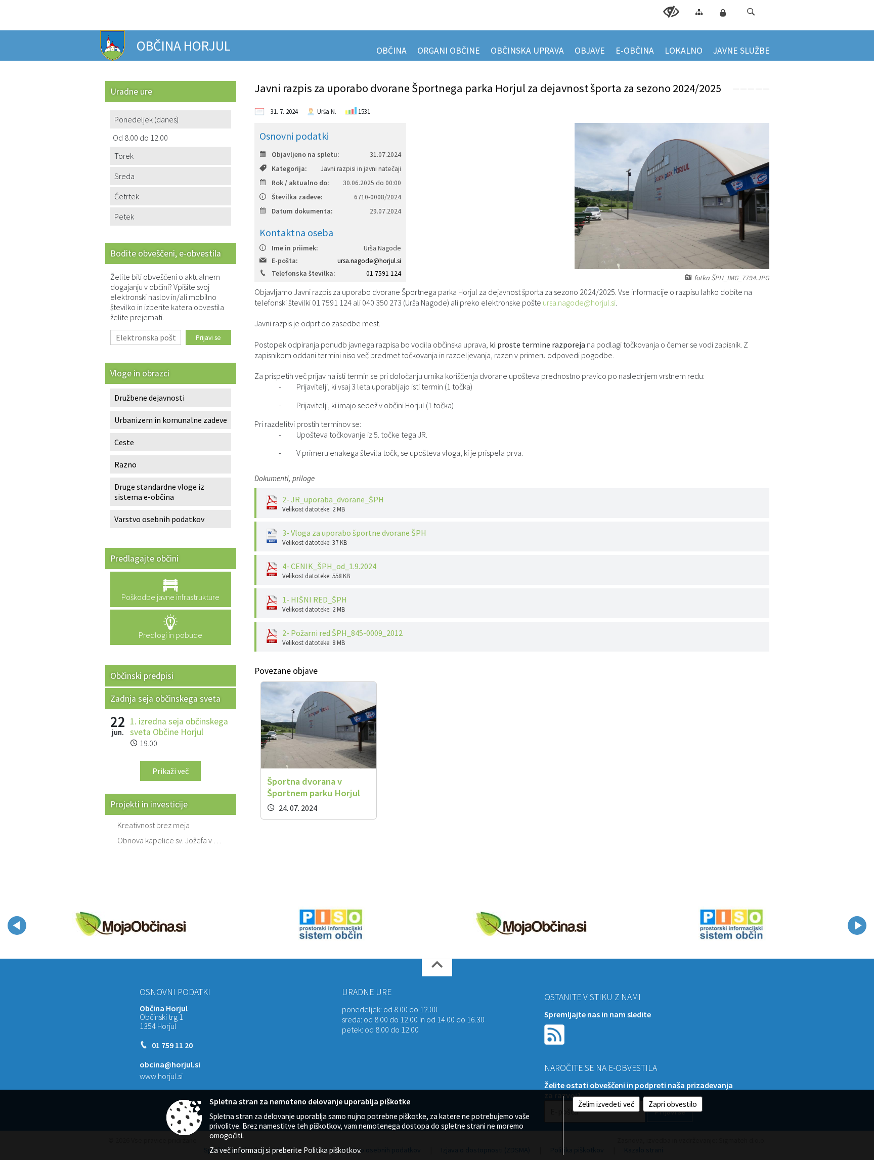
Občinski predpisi (141, 675)
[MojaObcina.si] (130, 924)
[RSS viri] (555, 1033)
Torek (124, 156)
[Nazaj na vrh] (437, 967)
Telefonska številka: (303, 273)
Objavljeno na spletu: (305, 154)
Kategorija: (289, 168)
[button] (751, 12)
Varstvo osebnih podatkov (159, 519)
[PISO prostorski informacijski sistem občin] (330, 924)
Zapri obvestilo (672, 1104)
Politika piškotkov (331, 1150)
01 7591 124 (383, 273)
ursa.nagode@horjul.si (369, 260)
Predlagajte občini (144, 558)
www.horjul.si (161, 1076)
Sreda (124, 176)
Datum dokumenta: (302, 211)
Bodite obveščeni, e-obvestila (165, 253)
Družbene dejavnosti (149, 398)
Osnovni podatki (175, 992)
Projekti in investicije (149, 804)
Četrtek (126, 196)
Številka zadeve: (297, 197)
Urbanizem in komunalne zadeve (170, 420)
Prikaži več (170, 771)
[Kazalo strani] (699, 12)
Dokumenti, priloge (284, 478)
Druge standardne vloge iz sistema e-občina (159, 492)
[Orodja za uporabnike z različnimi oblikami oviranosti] (671, 12)
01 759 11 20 (172, 1045)
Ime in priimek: (295, 248)
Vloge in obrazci (139, 373)
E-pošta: (284, 260)
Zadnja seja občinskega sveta (165, 698)
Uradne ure (366, 992)
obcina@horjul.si (170, 1064)
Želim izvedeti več (606, 1104)
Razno (125, 464)
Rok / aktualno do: (300, 183)
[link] (736, 89)
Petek (124, 216)
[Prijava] (723, 13)
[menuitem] (391, 46)
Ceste (124, 442)
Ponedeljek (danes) (146, 119)
